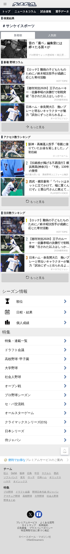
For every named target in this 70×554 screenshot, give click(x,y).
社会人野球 (52, 496)
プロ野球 (8, 491)
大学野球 (39, 496)
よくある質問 (47, 522)
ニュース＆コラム (25, 11)
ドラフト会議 (23, 491)
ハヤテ (7, 481)
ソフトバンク (11, 477)
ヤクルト (46, 473)
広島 (29, 473)
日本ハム (42, 477)
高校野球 (27, 496)
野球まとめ (9, 500)
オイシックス (20, 481)
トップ (6, 11)
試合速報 (45, 11)
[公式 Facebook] (38, 514)
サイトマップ (29, 525)
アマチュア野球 (12, 496)
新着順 (18, 35)
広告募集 (22, 528)
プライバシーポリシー (41, 528)
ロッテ (31, 477)
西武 (56, 473)
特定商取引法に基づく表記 (35, 530)
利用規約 (43, 525)
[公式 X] (30, 514)
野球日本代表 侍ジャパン (45, 491)
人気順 (52, 35)
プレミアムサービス (26, 522)
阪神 (22, 473)
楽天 (22, 477)
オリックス (55, 477)
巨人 (6, 473)
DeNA (14, 473)
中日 (36, 473)
